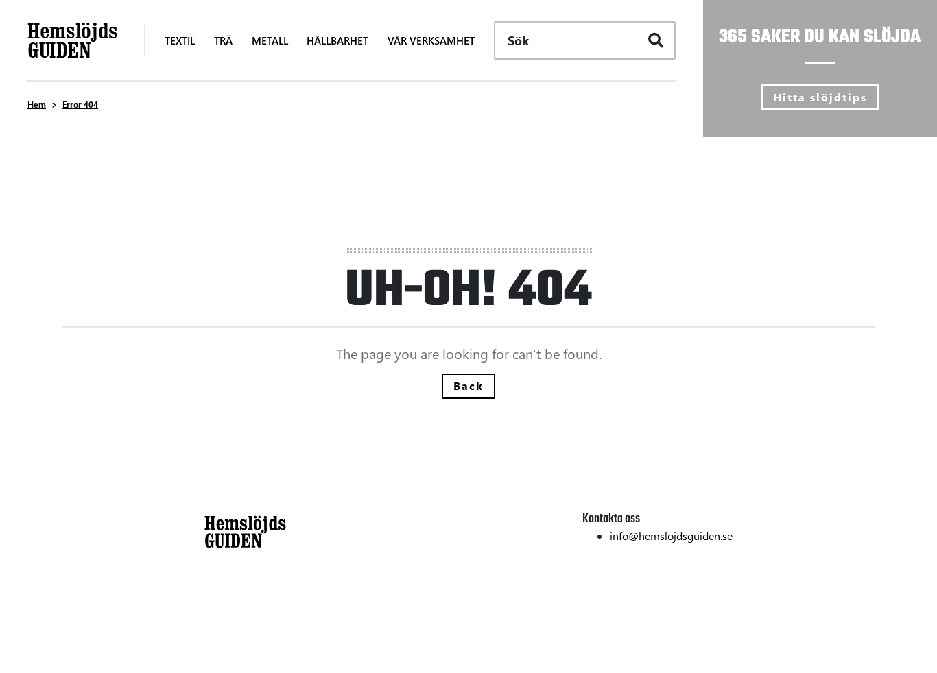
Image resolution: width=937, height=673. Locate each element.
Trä (212, 621)
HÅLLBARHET (337, 40)
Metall (220, 642)
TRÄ (223, 40)
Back (468, 385)
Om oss (714, 621)
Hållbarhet (706, 601)
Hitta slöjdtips (820, 97)
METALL (270, 40)
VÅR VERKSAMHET (431, 40)
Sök (518, 40)
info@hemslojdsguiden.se (671, 535)
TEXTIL (180, 40)
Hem (36, 104)
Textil (217, 601)
